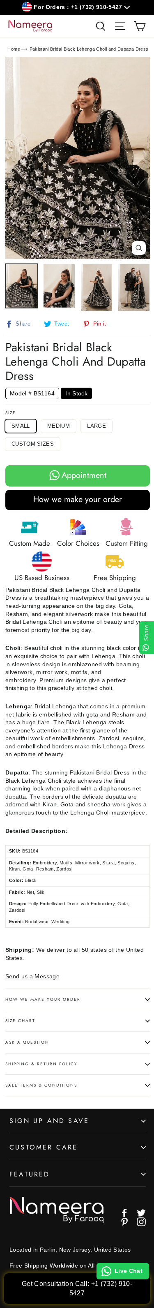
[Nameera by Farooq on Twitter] (141, 1212)
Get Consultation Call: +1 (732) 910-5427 (77, 1288)
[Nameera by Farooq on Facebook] (124, 1212)
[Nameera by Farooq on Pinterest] (124, 1221)
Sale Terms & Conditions (41, 1085)
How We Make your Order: (44, 999)
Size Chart (20, 1021)
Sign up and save (49, 1120)
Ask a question (27, 1042)
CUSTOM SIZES (32, 444)
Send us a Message (32, 976)
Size (10, 413)
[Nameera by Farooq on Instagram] (141, 1221)
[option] (77, 158)
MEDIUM (58, 426)
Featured (29, 1174)
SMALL (20, 426)
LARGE (96, 426)
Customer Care (43, 1147)
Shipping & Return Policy (41, 1064)
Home (13, 49)
